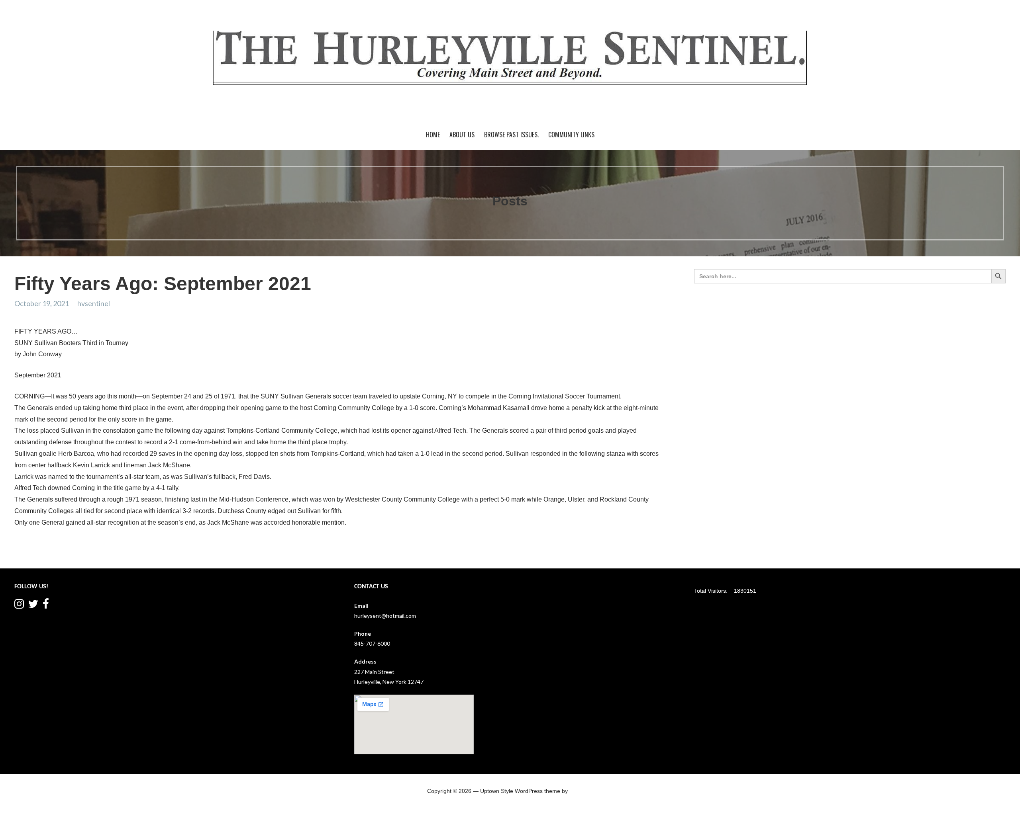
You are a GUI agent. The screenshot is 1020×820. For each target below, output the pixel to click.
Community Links (571, 134)
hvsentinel (93, 303)
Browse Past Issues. (511, 134)
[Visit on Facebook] (46, 605)
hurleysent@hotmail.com (385, 615)
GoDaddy (581, 791)
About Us (462, 134)
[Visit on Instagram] (19, 605)
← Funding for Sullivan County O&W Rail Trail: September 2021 (104, 552)
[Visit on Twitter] (33, 605)
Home (433, 134)
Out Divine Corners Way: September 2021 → (602, 552)
